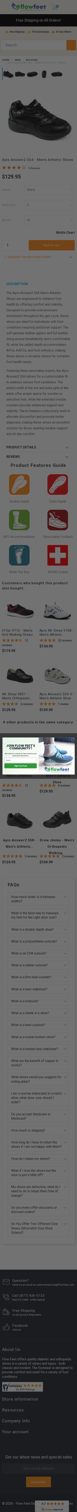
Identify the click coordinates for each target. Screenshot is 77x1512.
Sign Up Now (20, 766)
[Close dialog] (72, 739)
